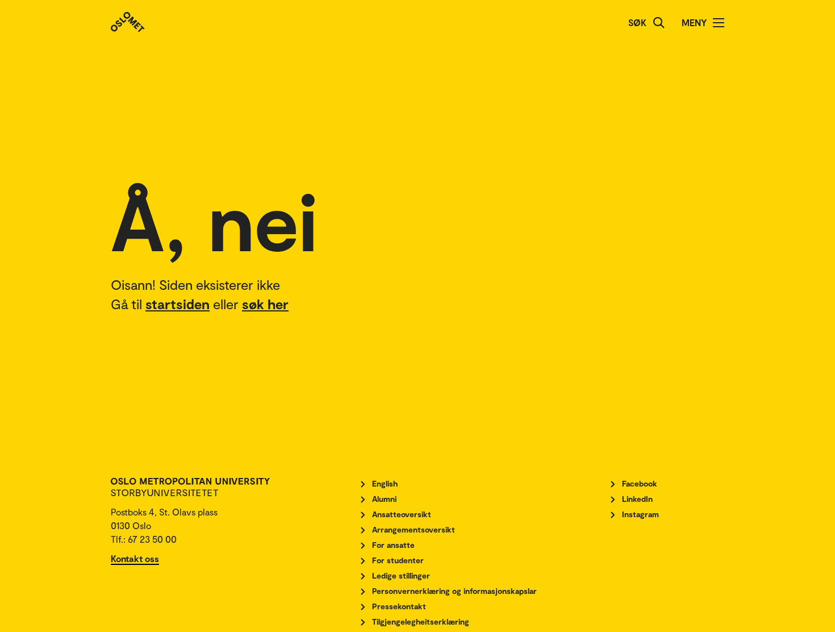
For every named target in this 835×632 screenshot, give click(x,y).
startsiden (177, 304)
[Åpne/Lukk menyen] (718, 22)
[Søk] (659, 22)
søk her (265, 304)
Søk (637, 22)
